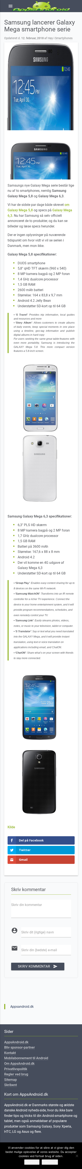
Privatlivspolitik (15, 1069)
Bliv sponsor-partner (19, 1047)
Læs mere (49, 1162)
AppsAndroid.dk (16, 1042)
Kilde (11, 827)
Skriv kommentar (38, 966)
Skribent (10, 1085)
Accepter (32, 1162)
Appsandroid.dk (22, 1007)
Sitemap (10, 1080)
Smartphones (64, 38)
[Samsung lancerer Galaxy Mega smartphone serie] (41, 86)
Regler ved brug (16, 1074)
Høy (50, 38)
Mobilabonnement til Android (26, 1058)
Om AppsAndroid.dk (19, 1064)
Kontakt (10, 1053)
